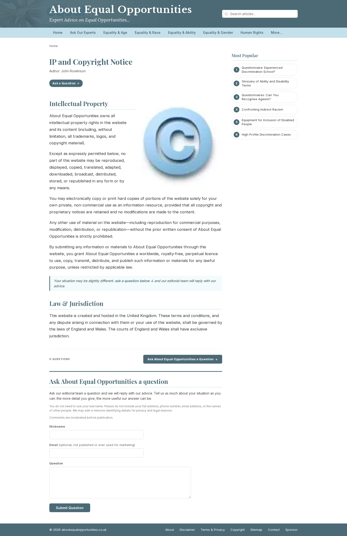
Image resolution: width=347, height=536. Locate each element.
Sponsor (291, 530)
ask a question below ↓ (134, 281)
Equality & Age (115, 32)
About (169, 530)
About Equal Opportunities (120, 10)
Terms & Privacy (213, 530)
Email (92, 445)
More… (277, 32)
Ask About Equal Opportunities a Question (181, 359)
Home (58, 32)
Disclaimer (187, 530)
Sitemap (256, 530)
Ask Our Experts (83, 32)
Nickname (57, 426)
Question (56, 463)
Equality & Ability (182, 32)
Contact (274, 530)
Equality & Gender (218, 32)
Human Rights (252, 32)
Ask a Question (64, 83)
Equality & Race (148, 32)
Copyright (237, 530)
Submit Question (70, 508)
